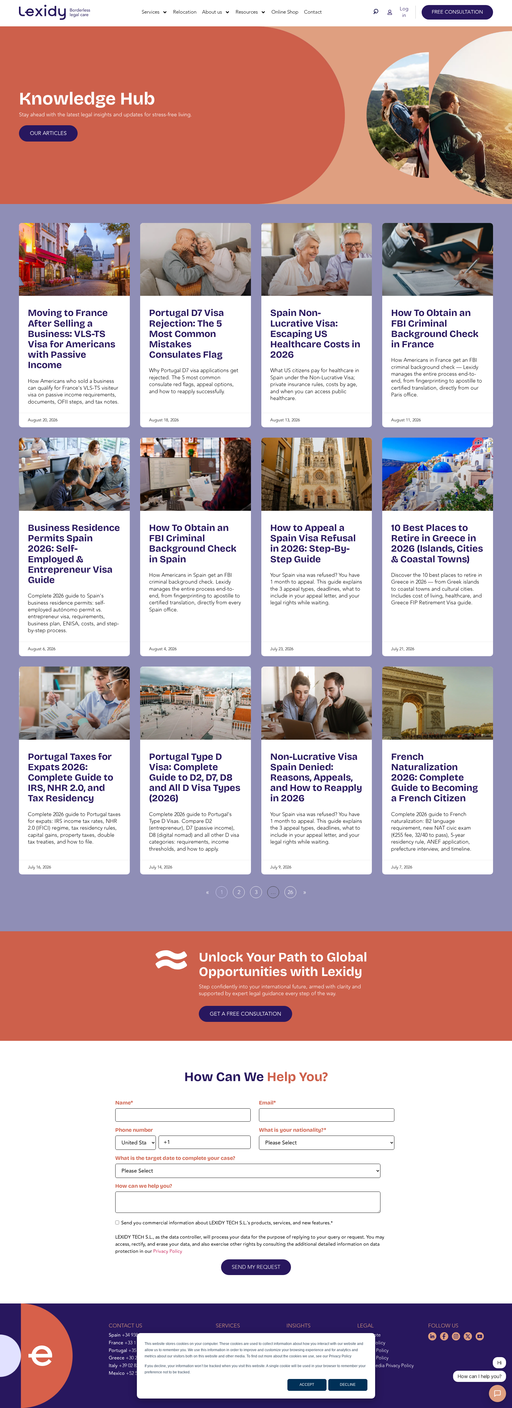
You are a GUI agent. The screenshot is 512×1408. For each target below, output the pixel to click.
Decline (348, 1385)
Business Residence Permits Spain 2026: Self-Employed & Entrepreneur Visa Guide (74, 554)
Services (150, 12)
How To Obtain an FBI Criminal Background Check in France (435, 328)
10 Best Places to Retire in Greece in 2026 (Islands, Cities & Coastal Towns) (437, 543)
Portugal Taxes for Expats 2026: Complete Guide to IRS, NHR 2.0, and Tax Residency (70, 777)
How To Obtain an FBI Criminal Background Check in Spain (192, 543)
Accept (307, 1385)
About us (212, 12)
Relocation (184, 12)
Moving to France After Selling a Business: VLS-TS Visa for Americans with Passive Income (71, 339)
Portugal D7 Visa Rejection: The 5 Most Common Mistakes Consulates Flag (186, 333)
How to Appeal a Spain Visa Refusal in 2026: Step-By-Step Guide (313, 543)
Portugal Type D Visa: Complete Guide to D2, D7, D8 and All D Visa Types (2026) (194, 777)
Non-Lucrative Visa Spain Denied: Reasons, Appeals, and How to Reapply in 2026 (316, 777)
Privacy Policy (167, 1251)
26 (292, 891)
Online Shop (284, 12)
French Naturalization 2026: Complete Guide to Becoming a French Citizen (434, 777)
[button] (377, 11)
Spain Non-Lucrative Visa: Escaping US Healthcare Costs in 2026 (315, 333)
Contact (313, 12)
